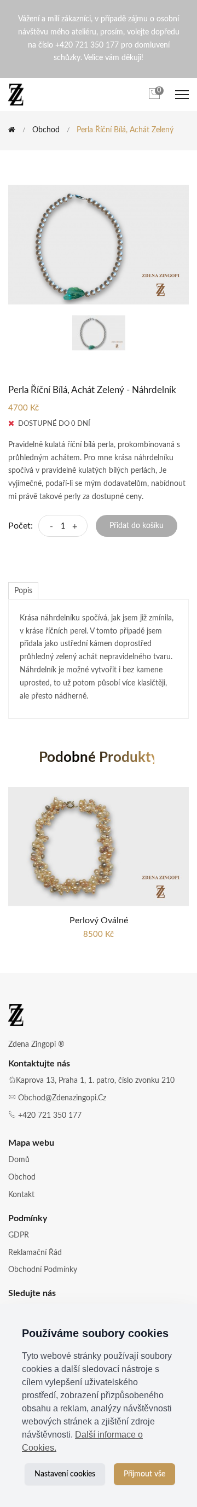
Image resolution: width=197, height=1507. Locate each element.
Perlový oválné (98, 920)
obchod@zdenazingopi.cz (62, 1098)
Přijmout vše (144, 1474)
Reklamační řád (35, 1253)
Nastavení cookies (64, 1474)
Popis (23, 591)
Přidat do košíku (136, 526)
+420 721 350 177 (50, 1115)
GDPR (18, 1235)
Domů (19, 1160)
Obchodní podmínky (42, 1270)
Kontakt (21, 1195)
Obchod (46, 130)
